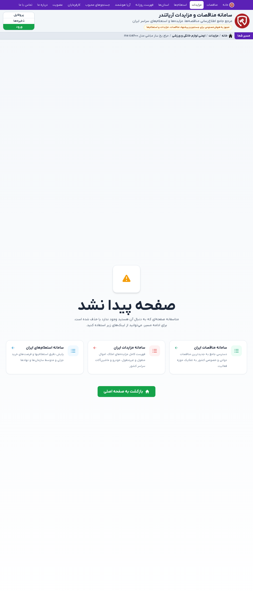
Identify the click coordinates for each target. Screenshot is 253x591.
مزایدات (213, 36)
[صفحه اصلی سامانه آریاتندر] (242, 21)
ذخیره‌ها (18, 21)
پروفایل (19, 15)
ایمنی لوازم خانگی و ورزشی (188, 36)
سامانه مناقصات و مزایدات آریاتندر (195, 15)
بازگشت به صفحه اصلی (123, 391)
